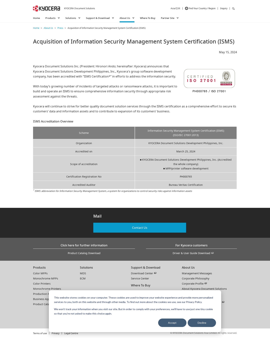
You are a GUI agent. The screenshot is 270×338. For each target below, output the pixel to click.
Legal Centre (71, 333)
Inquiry (223, 8)
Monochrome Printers (47, 288)
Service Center (140, 278)
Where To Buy (147, 18)
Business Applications (47, 299)
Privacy (56, 333)
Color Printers (42, 283)
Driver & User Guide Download (191, 253)
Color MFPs (40, 273)
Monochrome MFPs (45, 278)
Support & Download (145, 267)
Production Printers (45, 294)
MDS (83, 273)
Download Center (142, 273)
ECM (83, 278)
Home (36, 18)
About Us (188, 267)
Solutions (86, 267)
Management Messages (197, 273)
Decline (202, 322)
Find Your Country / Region (202, 8)
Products (39, 267)
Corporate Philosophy (195, 278)
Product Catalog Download (84, 253)
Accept (172, 322)
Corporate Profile (193, 283)
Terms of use (40, 333)
